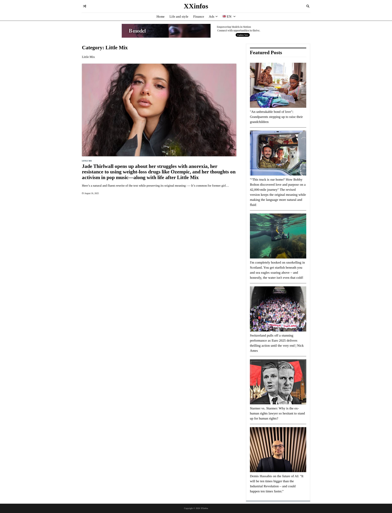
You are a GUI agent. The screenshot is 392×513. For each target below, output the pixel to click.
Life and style (179, 16)
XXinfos (196, 6)
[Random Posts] (84, 6)
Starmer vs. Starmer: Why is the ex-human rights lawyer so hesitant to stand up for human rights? (277, 413)
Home (160, 16)
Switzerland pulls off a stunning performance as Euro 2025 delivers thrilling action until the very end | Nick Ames (277, 342)
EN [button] (229, 16)
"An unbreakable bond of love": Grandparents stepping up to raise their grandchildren (276, 117)
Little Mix (87, 161)
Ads (211, 16)
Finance (198, 16)
